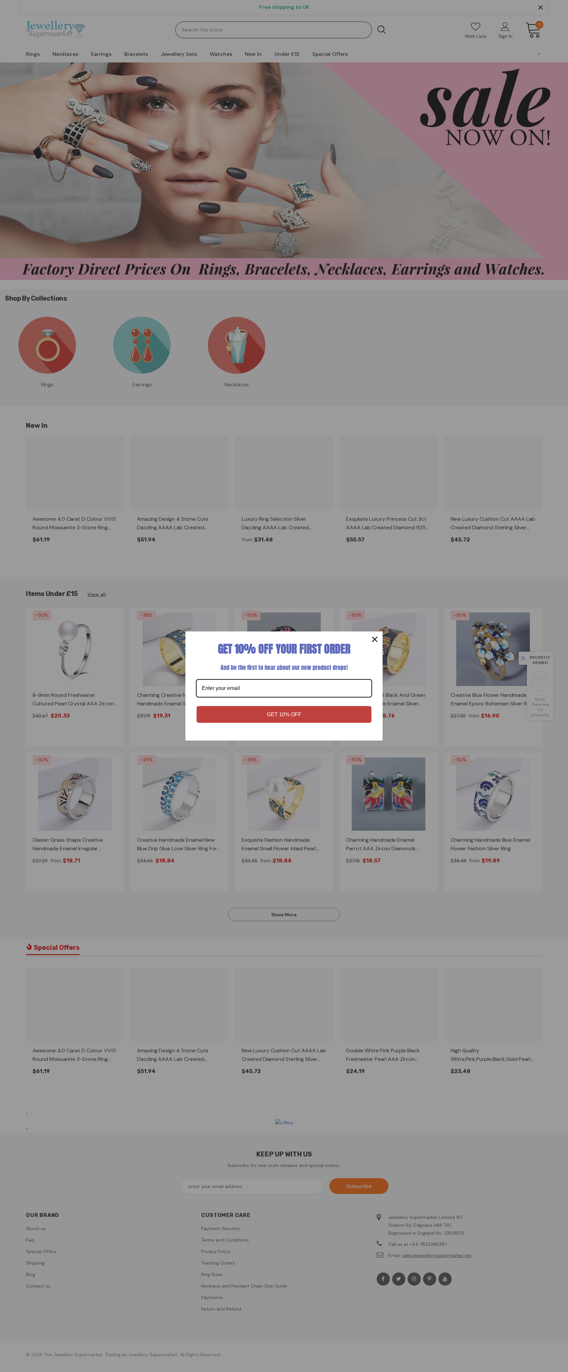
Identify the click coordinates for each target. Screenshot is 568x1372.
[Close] (375, 639)
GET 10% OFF (284, 714)
